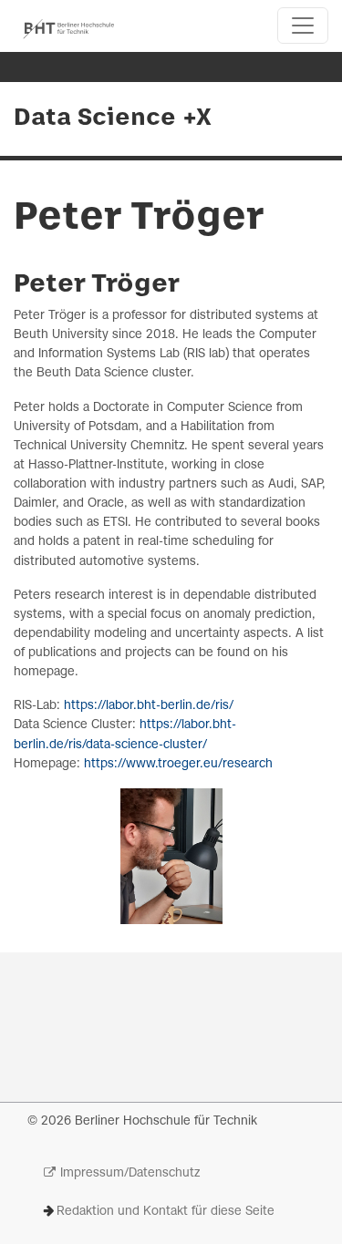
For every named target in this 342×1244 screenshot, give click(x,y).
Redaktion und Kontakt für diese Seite (166, 1212)
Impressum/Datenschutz (130, 1173)
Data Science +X (113, 118)
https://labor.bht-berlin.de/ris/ (148, 706)
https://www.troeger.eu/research (178, 764)
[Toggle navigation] (302, 25)
